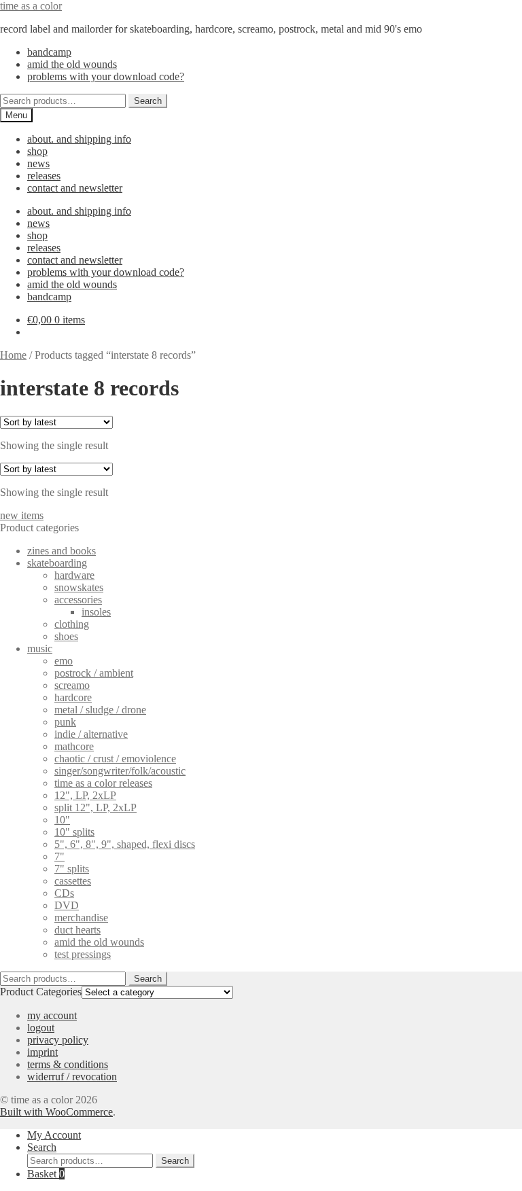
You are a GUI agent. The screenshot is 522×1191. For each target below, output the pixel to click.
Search (148, 101)
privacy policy (57, 1040)
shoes (66, 636)
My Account (54, 1135)
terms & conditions (67, 1064)
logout (40, 1027)
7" (59, 856)
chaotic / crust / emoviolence (115, 758)
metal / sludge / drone (100, 709)
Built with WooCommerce (56, 1112)
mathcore (74, 746)
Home (13, 355)
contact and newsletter (74, 188)
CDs (64, 893)
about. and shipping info (79, 139)
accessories (78, 599)
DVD (66, 905)
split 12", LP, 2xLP (95, 807)
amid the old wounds (72, 64)
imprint (42, 1052)
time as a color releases (103, 783)
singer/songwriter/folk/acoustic (120, 771)
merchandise (81, 917)
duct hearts (77, 930)
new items (22, 515)
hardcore (73, 697)
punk (65, 722)
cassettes (72, 881)
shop (37, 151)
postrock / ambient (93, 673)
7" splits (71, 868)
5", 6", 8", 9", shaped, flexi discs (124, 844)
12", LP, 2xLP (85, 795)
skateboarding (57, 563)
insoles (96, 612)
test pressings (82, 954)
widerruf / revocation (72, 1076)
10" (62, 819)
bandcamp (49, 52)
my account (52, 1015)
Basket (46, 1173)
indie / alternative (91, 734)
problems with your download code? (105, 76)
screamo (72, 685)
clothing (71, 624)
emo (63, 660)
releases (43, 175)
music (39, 648)
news (38, 163)
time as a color (31, 6)
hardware (74, 575)
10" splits (74, 832)
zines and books (61, 550)
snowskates (78, 587)
